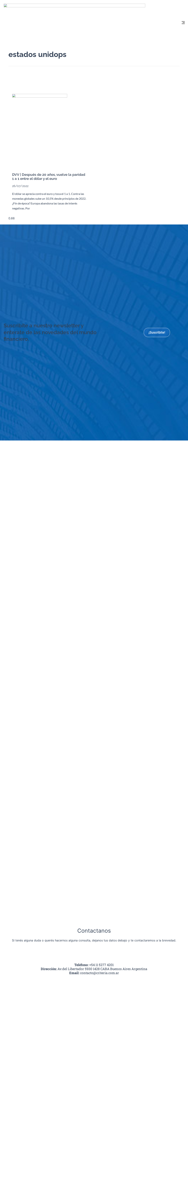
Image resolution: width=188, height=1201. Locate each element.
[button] (183, 22)
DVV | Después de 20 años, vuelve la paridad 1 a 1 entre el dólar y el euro (48, 176)
